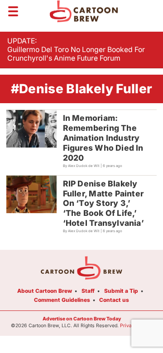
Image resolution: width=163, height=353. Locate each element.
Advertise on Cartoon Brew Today (82, 319)
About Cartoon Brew (44, 290)
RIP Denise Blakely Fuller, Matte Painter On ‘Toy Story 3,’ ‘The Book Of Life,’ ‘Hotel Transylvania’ (103, 203)
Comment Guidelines (62, 299)
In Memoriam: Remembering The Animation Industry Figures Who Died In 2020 (103, 137)
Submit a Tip (121, 290)
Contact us (114, 299)
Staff (88, 290)
